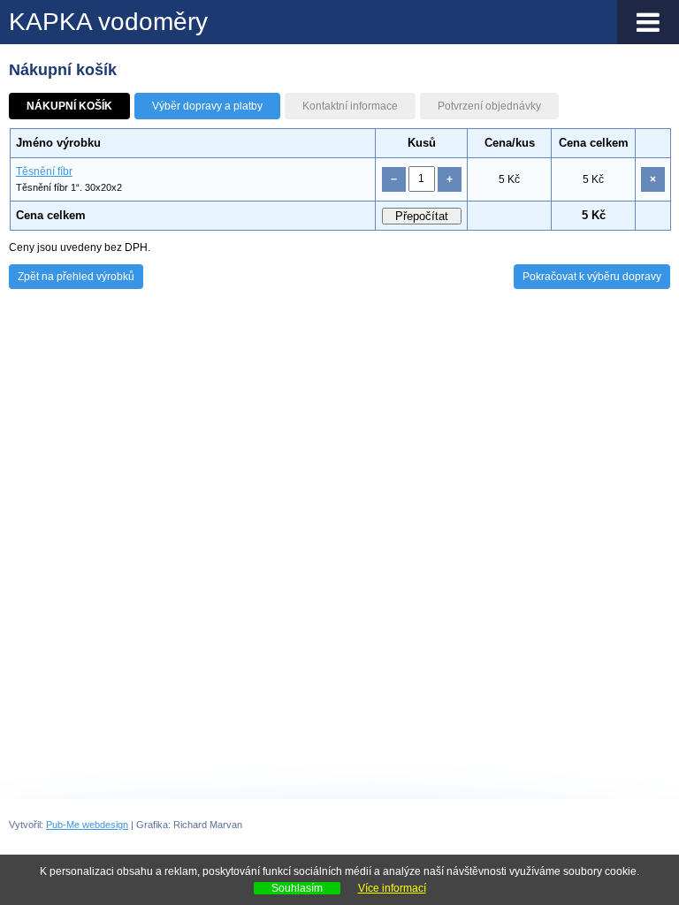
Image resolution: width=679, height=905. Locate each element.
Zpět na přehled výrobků (76, 276)
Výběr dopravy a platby (207, 106)
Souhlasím (297, 888)
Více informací (392, 888)
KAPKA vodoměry (108, 21)
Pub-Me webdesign (87, 824)
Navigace (648, 22)
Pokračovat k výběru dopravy (592, 276)
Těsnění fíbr (44, 171)
